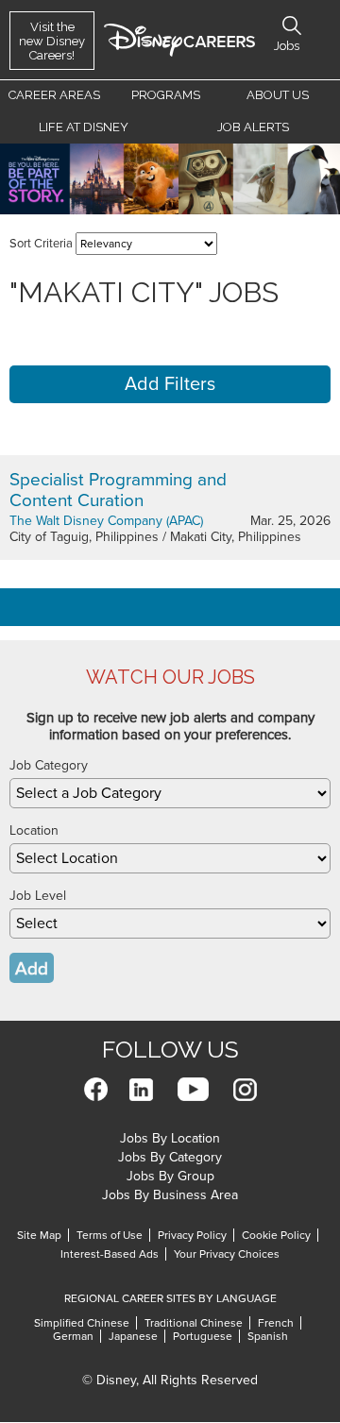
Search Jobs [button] (292, 25)
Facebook (96, 1089)
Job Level (37, 896)
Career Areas (54, 95)
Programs (165, 95)
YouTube (193, 1089)
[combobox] (170, 793)
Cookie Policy (276, 1235)
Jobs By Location (170, 1138)
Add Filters (170, 384)
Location (34, 830)
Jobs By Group (170, 1176)
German (73, 1336)
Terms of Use (109, 1235)
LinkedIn (141, 1089)
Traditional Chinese (193, 1323)
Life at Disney (83, 127)
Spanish (267, 1336)
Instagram (245, 1089)
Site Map (39, 1235)
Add (31, 968)
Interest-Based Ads (109, 1254)
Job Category (48, 765)
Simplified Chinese (81, 1323)
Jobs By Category (170, 1157)
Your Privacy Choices (227, 1254)
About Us (277, 95)
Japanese (133, 1336)
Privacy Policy (192, 1235)
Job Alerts (253, 127)
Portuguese (202, 1336)
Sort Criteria (41, 243)
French (276, 1323)
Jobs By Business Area (170, 1195)
